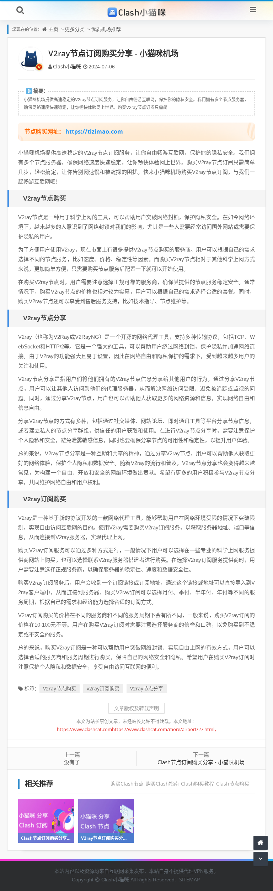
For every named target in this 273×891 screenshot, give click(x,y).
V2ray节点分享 (146, 688)
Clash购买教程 (197, 783)
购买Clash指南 (162, 783)
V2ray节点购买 (59, 688)
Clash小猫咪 (67, 66)
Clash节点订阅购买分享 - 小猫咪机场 (201, 762)
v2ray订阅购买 (103, 688)
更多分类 (75, 29)
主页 (53, 29)
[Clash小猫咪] (136, 12)
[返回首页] (260, 842)
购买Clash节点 (127, 783)
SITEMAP (189, 879)
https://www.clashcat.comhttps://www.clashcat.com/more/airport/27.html (135, 729)
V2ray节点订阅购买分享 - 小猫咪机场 (113, 53)
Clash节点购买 (232, 783)
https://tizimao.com (94, 131)
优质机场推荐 (106, 29)
